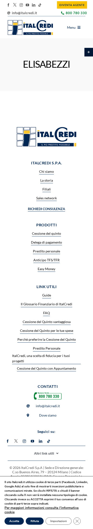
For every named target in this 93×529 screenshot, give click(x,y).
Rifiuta (35, 521)
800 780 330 (76, 13)
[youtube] (27, 5)
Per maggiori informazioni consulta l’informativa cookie (42, 510)
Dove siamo (48, 415)
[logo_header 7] (30, 22)
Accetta (14, 521)
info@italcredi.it (24, 13)
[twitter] (15, 5)
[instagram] (21, 5)
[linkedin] (33, 5)
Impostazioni (58, 521)
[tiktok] (39, 5)
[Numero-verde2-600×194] (47, 392)
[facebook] (8, 5)
